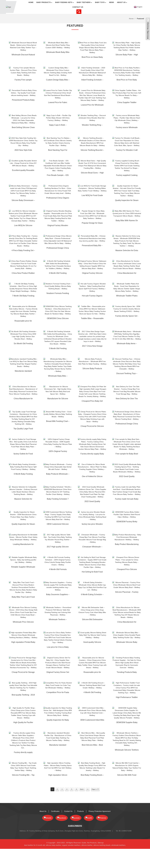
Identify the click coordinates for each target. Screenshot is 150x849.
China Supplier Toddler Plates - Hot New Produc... (127, 102)
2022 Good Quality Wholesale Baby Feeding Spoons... (126, 476)
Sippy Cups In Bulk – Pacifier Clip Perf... (57, 125)
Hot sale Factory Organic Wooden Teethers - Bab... (92, 296)
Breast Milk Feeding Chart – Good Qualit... (57, 421)
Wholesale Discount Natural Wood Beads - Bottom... (23, 55)
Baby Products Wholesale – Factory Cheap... (57, 474)
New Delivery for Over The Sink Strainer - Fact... (127, 399)
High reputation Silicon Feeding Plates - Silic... (57, 775)
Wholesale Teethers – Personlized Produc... (58, 619)
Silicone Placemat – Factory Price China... (126, 592)
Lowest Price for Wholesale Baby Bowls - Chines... (92, 105)
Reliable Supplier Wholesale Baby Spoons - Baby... (23, 567)
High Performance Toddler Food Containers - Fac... (127, 697)
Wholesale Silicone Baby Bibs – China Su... (126, 642)
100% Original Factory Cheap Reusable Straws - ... (57, 451)
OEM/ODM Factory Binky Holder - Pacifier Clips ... (126, 522)
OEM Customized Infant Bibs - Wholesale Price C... (92, 720)
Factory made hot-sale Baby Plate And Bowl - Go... (126, 499)
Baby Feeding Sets (63, 2)
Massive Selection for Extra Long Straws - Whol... (126, 250)
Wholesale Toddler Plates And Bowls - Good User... (126, 296)
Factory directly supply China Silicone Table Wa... (23, 752)
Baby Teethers (83, 2)
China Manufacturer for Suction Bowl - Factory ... (126, 273)
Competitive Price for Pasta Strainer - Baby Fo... (57, 692)
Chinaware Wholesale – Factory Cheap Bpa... (92, 547)
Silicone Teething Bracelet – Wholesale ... (92, 150)
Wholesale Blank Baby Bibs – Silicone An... (57, 52)
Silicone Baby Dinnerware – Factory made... (23, 200)
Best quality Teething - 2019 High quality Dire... (23, 695)
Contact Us (77, 7)
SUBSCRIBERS (75, 826)
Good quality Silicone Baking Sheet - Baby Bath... (92, 642)
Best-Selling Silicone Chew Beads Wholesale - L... (23, 127)
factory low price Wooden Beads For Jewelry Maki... (92, 524)
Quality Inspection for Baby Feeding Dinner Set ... (58, 720)
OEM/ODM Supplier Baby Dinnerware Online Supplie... (127, 722)
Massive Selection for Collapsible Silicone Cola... (23, 499)
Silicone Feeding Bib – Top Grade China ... (23, 775)
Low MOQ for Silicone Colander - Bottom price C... (23, 225)
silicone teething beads (101, 845)
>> (87, 789)
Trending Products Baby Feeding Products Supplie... (126, 672)
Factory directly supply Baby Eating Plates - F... (92, 454)
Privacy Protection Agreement (100, 811)
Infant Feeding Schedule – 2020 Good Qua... (92, 80)
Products (80, 811)
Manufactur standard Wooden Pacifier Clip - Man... (57, 745)
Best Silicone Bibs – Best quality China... (92, 745)
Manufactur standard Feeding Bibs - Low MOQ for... (23, 371)
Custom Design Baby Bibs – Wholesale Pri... (57, 80)
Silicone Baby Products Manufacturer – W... (92, 369)
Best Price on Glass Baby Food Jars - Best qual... (92, 57)
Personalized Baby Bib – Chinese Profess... (92, 245)
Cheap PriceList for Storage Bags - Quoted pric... (23, 672)
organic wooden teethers (71, 845)
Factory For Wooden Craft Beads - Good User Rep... (126, 150)
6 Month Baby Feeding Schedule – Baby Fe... (23, 474)
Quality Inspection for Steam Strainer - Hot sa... (126, 200)
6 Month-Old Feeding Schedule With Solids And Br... (58, 273)
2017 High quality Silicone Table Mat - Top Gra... (58, 547)
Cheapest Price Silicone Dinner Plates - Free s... (127, 569)
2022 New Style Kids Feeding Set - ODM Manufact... (23, 150)
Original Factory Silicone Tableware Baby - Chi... (92, 273)
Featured (140, 18)
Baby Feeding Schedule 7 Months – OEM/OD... (58, 499)
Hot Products (92, 843)
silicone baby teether (53, 845)
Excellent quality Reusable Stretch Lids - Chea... (23, 170)
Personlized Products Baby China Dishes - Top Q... (23, 100)
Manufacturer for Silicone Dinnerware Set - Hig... (57, 399)
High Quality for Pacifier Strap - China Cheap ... (23, 722)
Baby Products (43, 2)
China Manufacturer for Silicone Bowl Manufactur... (23, 399)
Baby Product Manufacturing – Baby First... (127, 544)
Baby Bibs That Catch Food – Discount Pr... (23, 597)
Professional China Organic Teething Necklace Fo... (57, 198)
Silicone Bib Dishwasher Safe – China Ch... (92, 619)
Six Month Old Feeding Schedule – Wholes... (23, 344)
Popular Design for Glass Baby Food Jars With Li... (92, 223)
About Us (121, 2)
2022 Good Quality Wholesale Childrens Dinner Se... (92, 501)
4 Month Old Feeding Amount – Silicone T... (92, 692)
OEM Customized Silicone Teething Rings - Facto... (58, 524)
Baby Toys (100, 2)
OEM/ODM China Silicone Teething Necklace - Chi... (58, 318)
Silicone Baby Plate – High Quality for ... (127, 55)
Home (30, 2)
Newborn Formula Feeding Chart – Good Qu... (58, 293)
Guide (84, 843)
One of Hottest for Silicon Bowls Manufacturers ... (92, 476)
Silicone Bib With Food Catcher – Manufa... (126, 775)
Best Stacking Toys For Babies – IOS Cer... (57, 150)
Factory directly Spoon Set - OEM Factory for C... (126, 316)
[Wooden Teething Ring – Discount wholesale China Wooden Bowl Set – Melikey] (92, 118)
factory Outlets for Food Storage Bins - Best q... (23, 454)
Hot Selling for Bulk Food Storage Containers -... (92, 572)
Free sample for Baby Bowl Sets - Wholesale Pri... (127, 454)
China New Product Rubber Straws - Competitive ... (23, 273)
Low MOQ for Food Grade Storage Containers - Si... (92, 195)
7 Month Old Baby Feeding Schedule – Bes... (23, 296)
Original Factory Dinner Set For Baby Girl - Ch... (57, 672)
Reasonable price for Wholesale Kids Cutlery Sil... (23, 321)
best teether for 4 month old (34, 845)
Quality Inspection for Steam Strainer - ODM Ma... (23, 524)
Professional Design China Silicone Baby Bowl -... (58, 248)
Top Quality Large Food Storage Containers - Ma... (23, 429)
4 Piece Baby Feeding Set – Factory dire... (23, 250)
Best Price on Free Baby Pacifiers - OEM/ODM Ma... (127, 80)
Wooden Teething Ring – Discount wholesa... (92, 125)
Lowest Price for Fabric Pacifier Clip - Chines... (57, 102)
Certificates (55, 811)
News (111, 2)
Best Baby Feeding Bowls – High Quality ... (92, 775)
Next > (82, 789)
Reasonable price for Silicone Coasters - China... (92, 672)
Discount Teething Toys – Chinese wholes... (126, 373)
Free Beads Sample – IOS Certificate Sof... (58, 175)
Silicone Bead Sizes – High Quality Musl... (92, 173)
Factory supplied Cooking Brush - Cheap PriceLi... (126, 175)
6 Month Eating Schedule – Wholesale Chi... (92, 594)
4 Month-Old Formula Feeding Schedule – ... (57, 569)
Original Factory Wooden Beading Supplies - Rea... (57, 225)
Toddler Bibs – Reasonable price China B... (92, 318)
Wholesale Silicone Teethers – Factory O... (127, 750)
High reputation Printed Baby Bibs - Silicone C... (23, 642)
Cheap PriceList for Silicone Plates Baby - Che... (92, 426)
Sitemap (101, 843)
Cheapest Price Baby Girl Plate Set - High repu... (92, 401)
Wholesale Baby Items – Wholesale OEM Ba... (127, 344)
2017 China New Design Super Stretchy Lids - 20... (92, 346)
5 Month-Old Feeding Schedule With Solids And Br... (58, 348)
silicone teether (86, 845)
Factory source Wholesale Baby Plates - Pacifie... (127, 127)
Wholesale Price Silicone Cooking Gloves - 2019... (23, 622)
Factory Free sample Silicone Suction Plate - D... (23, 80)
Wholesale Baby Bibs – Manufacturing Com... (58, 376)
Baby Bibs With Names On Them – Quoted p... (127, 220)
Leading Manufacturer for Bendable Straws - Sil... (23, 544)
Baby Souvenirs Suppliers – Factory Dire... (57, 594)
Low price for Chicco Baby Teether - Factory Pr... (58, 647)
